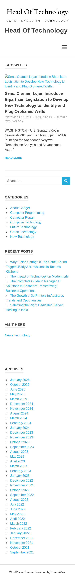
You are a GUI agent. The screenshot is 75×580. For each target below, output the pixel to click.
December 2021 (21, 538)
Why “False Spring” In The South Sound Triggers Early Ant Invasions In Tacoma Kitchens (36, 266)
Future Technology (23, 227)
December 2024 (21, 404)
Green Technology (23, 232)
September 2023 (22, 447)
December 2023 (21, 432)
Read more (13, 157)
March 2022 (18, 523)
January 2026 (20, 380)
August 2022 (19, 499)
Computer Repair (22, 217)
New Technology (22, 236)
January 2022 (20, 533)
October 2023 (19, 442)
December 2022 (21, 480)
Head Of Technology (36, 30)
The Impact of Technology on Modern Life (39, 276)
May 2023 (17, 456)
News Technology (17, 335)
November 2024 (21, 408)
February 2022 (20, 528)
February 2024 (20, 423)
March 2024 (18, 418)
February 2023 (20, 471)
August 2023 (19, 451)
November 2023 (21, 437)
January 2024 (20, 427)
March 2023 (18, 466)
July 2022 (17, 504)
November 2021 (21, 542)
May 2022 (17, 514)
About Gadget (20, 208)
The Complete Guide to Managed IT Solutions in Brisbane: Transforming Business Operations (33, 286)
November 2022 (21, 485)
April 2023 (17, 461)
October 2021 (19, 547)
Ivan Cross (44, 117)
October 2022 (19, 490)
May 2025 (17, 394)
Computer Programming (27, 212)
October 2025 (19, 384)
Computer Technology (25, 222)
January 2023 (20, 475)
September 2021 (22, 552)
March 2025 (18, 399)
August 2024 (19, 413)
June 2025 (17, 389)
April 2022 (17, 519)
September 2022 (22, 495)
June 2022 (17, 509)
